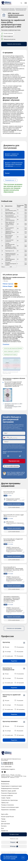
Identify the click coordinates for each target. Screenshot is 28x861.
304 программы (21, 709)
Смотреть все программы (14, 628)
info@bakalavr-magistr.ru (8, 769)
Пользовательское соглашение (8, 853)
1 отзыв (9, 495)
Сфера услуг (5, 802)
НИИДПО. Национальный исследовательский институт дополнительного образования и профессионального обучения (14, 549)
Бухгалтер (6, 642)
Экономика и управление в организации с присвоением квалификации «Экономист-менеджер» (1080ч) (12, 599)
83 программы (20, 647)
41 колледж (8, 651)
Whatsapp (13, 846)
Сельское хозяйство (7, 795)
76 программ (20, 700)
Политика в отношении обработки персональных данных (14, 852)
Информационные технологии (10, 788)
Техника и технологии (7, 805)
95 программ (20, 656)
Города (3, 819)
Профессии (4, 830)
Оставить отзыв (14, 834)
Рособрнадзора (9, 405)
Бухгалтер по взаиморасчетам (8, 668)
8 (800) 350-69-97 (8, 762)
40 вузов (7, 700)
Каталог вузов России (7, 816)
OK (23, 857)
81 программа (20, 673)
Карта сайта (4, 814)
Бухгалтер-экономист (10, 721)
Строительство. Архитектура (9, 800)
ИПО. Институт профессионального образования (16, 15)
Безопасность (5, 783)
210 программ (20, 682)
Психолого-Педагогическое (9, 793)
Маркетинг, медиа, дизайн (8, 791)
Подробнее (6, 344)
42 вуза (7, 673)
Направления (5, 781)
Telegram (12, 842)
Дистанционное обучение (7, 8)
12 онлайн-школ (9, 656)
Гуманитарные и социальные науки (11, 786)
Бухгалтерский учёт (9, 492)
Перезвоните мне (14, 461)
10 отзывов (10, 518)
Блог (2, 828)
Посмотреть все (9, 180)
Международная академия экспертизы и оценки (13, 499)
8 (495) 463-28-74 (8, 764)
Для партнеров (5, 823)
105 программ (20, 726)
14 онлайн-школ (9, 682)
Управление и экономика (8, 10)
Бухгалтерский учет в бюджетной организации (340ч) (13, 539)
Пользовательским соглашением (17, 447)
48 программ (20, 651)
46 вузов (7, 647)
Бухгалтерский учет (21, 10)
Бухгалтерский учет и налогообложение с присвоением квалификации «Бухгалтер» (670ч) (13, 568)
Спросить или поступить (14, 44)
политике (13, 858)
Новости (3, 821)
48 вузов (7, 726)
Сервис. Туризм (5, 798)
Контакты (4, 826)
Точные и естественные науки (10, 807)
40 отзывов (10, 544)
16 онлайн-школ (9, 709)
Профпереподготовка (20, 8)
